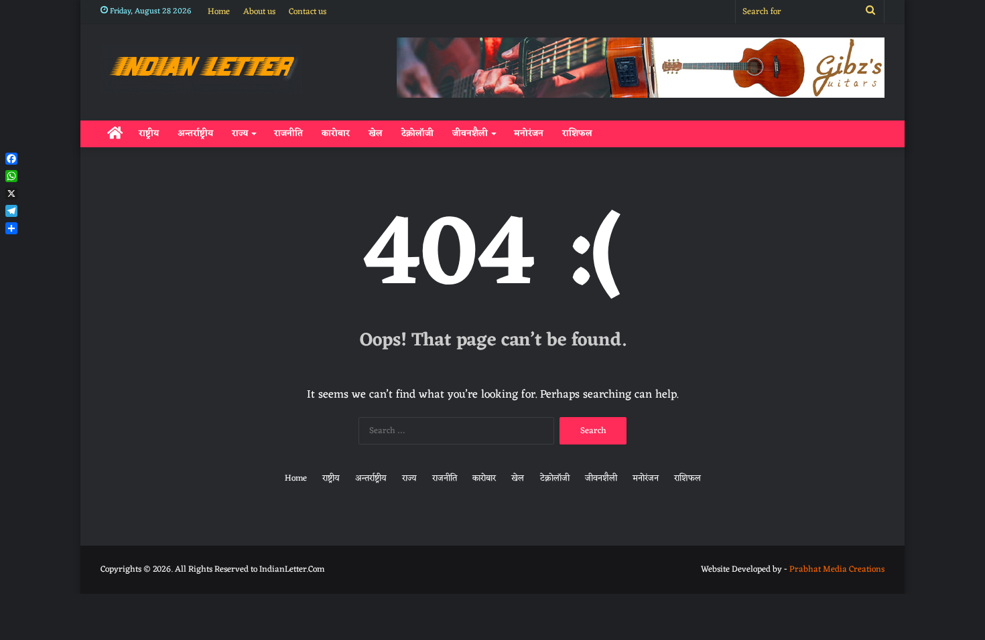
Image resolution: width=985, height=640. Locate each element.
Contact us (307, 11)
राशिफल (577, 133)
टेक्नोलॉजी (417, 133)
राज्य (240, 133)
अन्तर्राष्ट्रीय (195, 133)
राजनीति (288, 133)
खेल (376, 133)
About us (259, 11)
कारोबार (336, 133)
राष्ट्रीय (149, 133)
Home (219, 11)
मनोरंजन (528, 133)
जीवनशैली (470, 133)
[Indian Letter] (201, 69)
